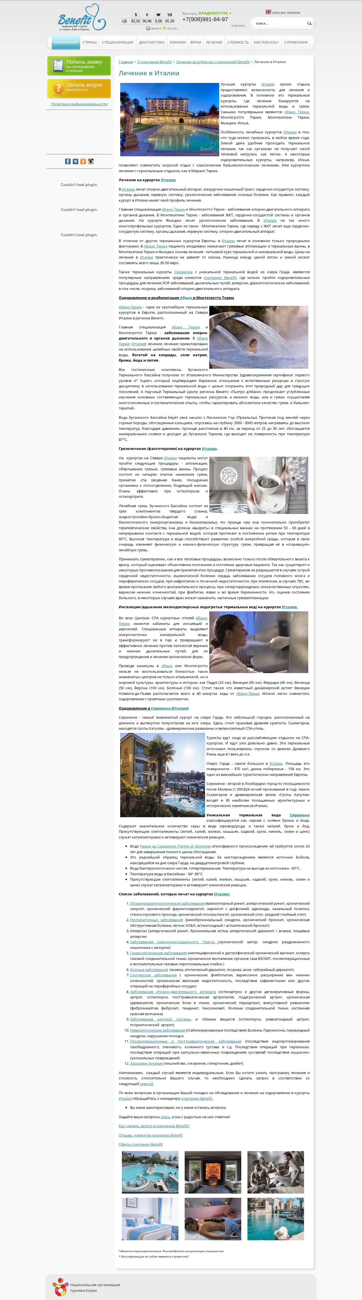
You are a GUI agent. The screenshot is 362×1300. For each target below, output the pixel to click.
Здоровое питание (146, 1063)
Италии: (222, 893)
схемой (146, 1083)
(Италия (138, 343)
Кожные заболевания (149, 969)
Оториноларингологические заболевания (167, 903)
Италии (268, 84)
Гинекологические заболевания (158, 952)
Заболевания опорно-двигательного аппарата (173, 991)
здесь (165, 1116)
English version (286, 12)
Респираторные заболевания (156, 919)
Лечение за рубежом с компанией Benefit (213, 61)
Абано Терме (297, 111)
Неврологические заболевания (157, 1030)
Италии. (290, 606)
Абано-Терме (130, 306)
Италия (180, 708)
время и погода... (165, 28)
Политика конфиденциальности (79, 103)
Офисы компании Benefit (141, 1144)
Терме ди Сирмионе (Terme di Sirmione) (175, 846)
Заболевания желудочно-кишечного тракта (174, 941)
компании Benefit (220, 277)
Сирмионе (183, 271)
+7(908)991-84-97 (205, 19)
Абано (186, 297)
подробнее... (239, 25)
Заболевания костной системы (160, 1019)
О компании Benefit (154, 61)
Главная (126, 61)
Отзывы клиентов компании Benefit (151, 1135)
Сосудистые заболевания (153, 974)
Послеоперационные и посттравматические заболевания (185, 1041)
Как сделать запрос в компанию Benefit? (154, 1125)
